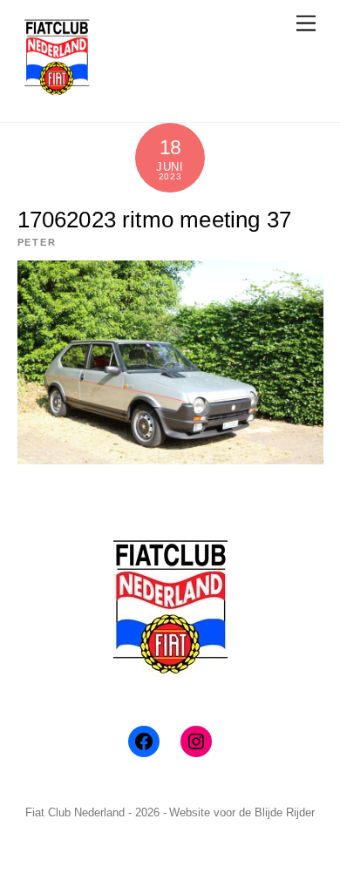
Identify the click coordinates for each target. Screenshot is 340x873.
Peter (37, 242)
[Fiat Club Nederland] (56, 90)
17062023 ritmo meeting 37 (154, 219)
